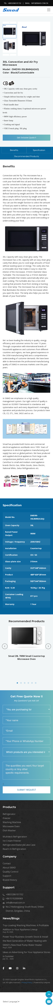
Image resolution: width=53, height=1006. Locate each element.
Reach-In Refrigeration (14, 848)
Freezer (6, 818)
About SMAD (9, 867)
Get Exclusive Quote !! (26, 137)
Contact (7, 863)
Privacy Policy (27, 982)
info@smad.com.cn (39, 3)
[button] (17, 683)
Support (7, 875)
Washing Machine (12, 822)
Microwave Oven (11, 826)
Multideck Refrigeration (15, 836)
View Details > (27, 650)
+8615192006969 (14, 898)
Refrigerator (9, 814)
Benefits (14, 150)
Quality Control (10, 871)
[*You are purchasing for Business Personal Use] (26, 709)
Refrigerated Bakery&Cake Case (19, 844)
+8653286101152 (14, 3)
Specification (39, 150)
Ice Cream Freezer (12, 840)
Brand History (10, 879)
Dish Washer (9, 830)
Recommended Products (26, 156)
